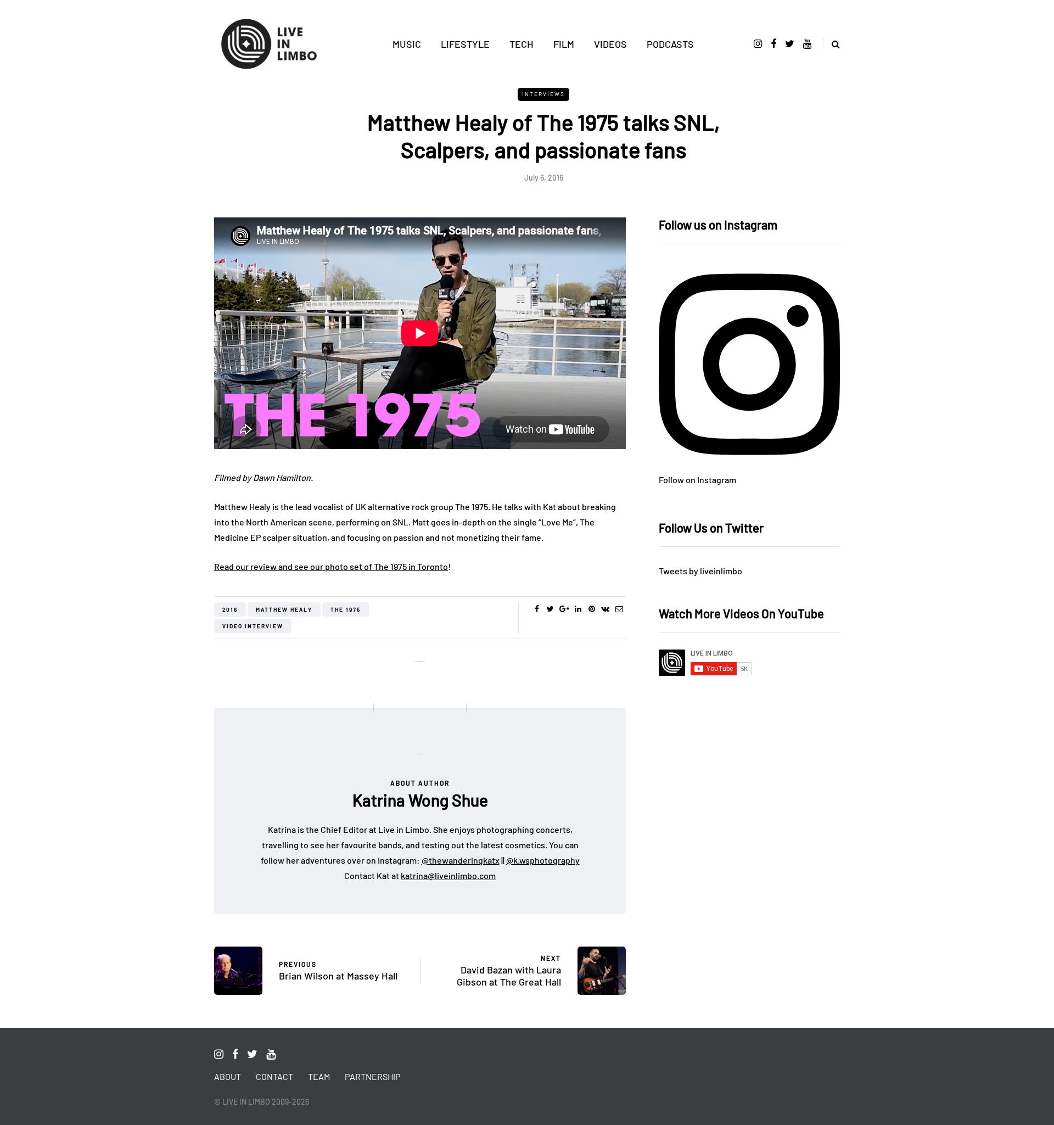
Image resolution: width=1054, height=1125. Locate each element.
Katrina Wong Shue (420, 800)
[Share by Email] (619, 608)
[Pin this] (591, 608)
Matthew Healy (284, 609)
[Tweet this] (550, 608)
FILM (563, 44)
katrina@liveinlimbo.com (448, 875)
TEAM (319, 1076)
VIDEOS (610, 44)
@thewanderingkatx (461, 860)
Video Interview (252, 626)
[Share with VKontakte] (605, 608)
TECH (521, 44)
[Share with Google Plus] (564, 608)
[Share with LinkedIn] (578, 608)
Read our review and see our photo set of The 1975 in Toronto (331, 566)
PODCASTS (670, 44)
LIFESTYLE (465, 44)
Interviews (543, 94)
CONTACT (274, 1076)
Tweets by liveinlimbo (700, 571)
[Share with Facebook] (536, 608)
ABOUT (227, 1076)
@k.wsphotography (543, 860)
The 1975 (345, 609)
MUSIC (407, 44)
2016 (230, 609)
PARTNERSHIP (372, 1076)
